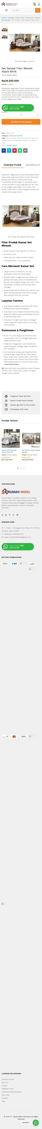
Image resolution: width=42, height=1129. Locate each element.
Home (4, 18)
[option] (11, 446)
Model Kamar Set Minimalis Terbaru (15, 140)
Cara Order (5, 1095)
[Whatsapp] (17, 515)
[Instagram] (13, 515)
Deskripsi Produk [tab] (13, 165)
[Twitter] (2, 515)
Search (37, 10)
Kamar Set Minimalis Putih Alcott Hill (9, 451)
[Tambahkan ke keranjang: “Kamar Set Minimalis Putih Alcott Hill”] (8, 446)
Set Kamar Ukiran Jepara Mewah (31, 451)
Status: (4, 84)
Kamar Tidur (19, 18)
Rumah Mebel (12, 75)
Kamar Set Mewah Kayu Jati (27, 138)
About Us (5, 1082)
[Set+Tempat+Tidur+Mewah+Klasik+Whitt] (9, 150)
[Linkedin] (6, 515)
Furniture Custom (8, 1079)
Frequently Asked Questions (12, 1092)
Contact (4, 1086)
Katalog (10, 18)
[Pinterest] (10, 515)
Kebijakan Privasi (7, 1089)
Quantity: (4, 112)
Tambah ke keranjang (21, 122)
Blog (3, 1101)
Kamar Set (30, 18)
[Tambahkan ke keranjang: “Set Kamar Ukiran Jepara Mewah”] (29, 446)
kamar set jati (11, 138)
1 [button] (17, 468)
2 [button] (19, 468)
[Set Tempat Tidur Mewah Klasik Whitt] (4, 150)
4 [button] (24, 468)
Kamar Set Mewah (16, 136)
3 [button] (22, 468)
